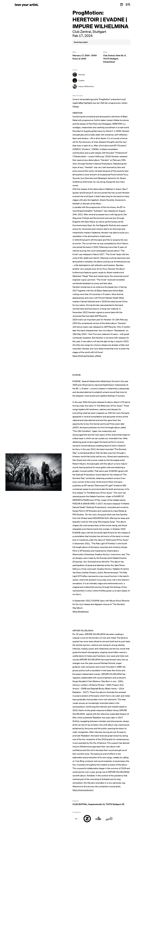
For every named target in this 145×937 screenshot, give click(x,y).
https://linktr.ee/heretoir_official (86, 356)
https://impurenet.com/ (83, 790)
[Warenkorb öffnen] (121, 4)
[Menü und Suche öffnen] (128, 4)
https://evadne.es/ (80, 611)
